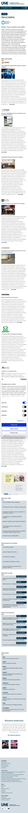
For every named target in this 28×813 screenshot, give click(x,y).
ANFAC (3, 373)
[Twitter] (5, 808)
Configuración (20, 420)
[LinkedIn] (2, 808)
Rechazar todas (14, 432)
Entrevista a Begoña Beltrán (7, 777)
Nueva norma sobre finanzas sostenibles (9, 775)
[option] (14, 483)
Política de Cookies (5, 799)
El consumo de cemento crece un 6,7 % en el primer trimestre (13, 251)
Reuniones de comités (6, 763)
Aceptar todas (14, 424)
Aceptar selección (14, 428)
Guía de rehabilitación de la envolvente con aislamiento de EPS (13, 114)
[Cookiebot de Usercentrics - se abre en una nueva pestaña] (20, 379)
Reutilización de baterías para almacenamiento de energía (13, 778)
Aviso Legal (3, 797)
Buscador (3, 791)
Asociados (3, 767)
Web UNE (3, 785)
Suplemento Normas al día (6, 792)
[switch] (24, 407)
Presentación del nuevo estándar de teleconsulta (11, 781)
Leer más (11, 104)
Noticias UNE (4, 762)
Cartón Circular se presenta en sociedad (12, 203)
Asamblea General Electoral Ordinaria (12, 157)
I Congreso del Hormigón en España (11, 334)
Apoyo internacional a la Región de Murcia (13, 438)
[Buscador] (23, 8)
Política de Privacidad (5, 798)
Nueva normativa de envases (9, 297)
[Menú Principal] (26, 8)
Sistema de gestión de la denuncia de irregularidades (12, 774)
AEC (8, 34)
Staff (2, 787)
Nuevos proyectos (5, 766)
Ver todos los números (14, 735)
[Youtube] (8, 808)
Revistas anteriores (5, 788)
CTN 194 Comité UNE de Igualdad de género (10, 780)
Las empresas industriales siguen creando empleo (13, 66)
